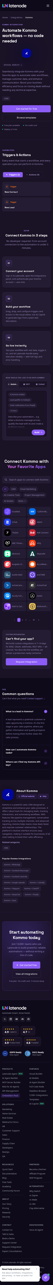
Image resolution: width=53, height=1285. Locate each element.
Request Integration (11, 1247)
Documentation (9, 1173)
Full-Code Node (36, 1086)
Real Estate (7, 1117)
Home (5, 17)
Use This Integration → (26, 188)
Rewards (6, 1212)
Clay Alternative (36, 1208)
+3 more (13, 410)
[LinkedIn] (10, 1019)
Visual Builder (36, 1073)
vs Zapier (33, 1195)
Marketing (7, 1109)
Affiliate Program (37, 1173)
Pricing (5, 1208)
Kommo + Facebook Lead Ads (15, 876)
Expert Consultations (12, 1251)
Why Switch (34, 1191)
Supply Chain (8, 1143)
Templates (34, 1099)
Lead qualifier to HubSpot (20, 400)
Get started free (28, 965)
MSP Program (35, 1178)
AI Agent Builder (10, 1078)
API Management (10, 1091)
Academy (6, 1186)
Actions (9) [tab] (34, 174)
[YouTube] (16, 1019)
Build (36, 432)
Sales (4, 1135)
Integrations (16, 17)
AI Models (9, 501)
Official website (27, 796)
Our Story (6, 1204)
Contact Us (7, 1229)
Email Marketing (28, 489)
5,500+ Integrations (38, 1095)
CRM (6, 98)
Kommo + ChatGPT (31, 888)
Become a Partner (37, 1169)
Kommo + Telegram (12, 888)
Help (44, 796)
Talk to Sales (8, 1234)
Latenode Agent (12, 1073)
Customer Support (11, 1130)
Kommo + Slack (10, 900)
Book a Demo (8, 1238)
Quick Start (7, 1169)
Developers (7, 1147)
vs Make (33, 1199)
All (5, 489)
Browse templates (26, 117)
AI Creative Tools (12, 495)
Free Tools (7, 1182)
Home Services (9, 1113)
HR (3, 1126)
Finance (6, 1139)
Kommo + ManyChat (12, 894)
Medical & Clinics (10, 1122)
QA (3, 1156)
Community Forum (11, 1190)
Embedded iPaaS (10, 1095)
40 (34, 620)
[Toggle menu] (48, 6)
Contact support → (36, 698)
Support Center (9, 1242)
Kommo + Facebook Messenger (16, 870)
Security (6, 1216)
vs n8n (32, 1204)
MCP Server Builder (11, 1082)
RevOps (5, 1152)
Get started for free (26, 108)
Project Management (34, 495)
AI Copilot (36, 1103)
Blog (4, 1178)
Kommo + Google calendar (14, 882)
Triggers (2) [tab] (14, 174)
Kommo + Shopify (32, 894)
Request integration (26, 661)
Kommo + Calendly (37, 882)
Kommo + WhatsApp (12, 864)
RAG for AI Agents (10, 1086)
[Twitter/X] (4, 1019)
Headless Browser (37, 1091)
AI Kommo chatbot (17, 394)
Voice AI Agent (36, 1229)
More (20, 501)
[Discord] (22, 1019)
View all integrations (26, 973)
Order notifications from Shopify (22, 405)
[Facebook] (28, 1019)
